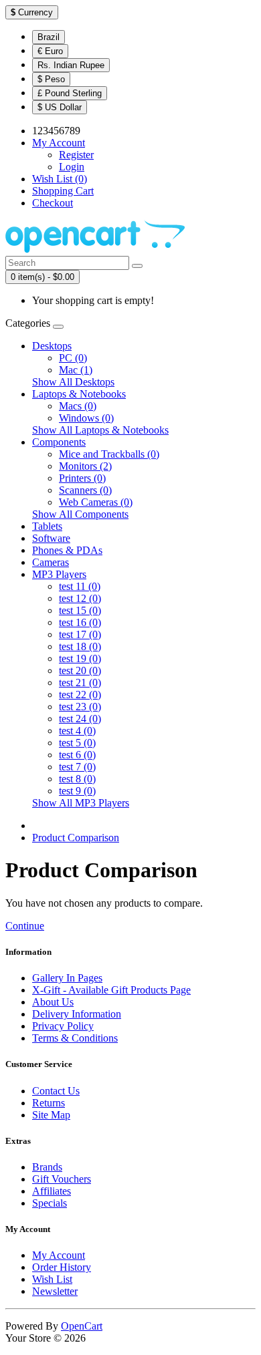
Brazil (48, 37)
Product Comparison (75, 837)
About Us (53, 1002)
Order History (61, 1267)
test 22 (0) (80, 694)
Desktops (52, 345)
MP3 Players (59, 574)
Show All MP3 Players (80, 802)
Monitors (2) (85, 466)
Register (76, 154)
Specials (49, 1203)
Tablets (47, 526)
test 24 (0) (80, 718)
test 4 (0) (77, 730)
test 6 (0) (77, 754)
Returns (48, 1102)
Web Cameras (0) (96, 502)
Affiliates (51, 1191)
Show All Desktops (73, 382)
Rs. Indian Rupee (70, 65)
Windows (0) (86, 418)
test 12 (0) (80, 598)
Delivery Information (76, 1014)
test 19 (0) (80, 658)
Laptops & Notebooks (79, 394)
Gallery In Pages (67, 978)
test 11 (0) (79, 586)
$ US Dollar (59, 107)
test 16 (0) (80, 622)
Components (59, 442)
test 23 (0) (80, 706)
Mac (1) (75, 369)
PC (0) (73, 357)
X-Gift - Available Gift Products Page (111, 990)
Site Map (51, 1114)
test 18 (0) (80, 646)
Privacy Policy (63, 1026)
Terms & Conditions (75, 1038)
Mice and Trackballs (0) (109, 454)
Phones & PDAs (67, 550)
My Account (58, 1255)
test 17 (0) (80, 634)
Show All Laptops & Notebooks (100, 430)
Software (51, 538)
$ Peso (51, 79)
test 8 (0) (77, 778)
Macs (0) (77, 406)
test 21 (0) (80, 682)
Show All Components (80, 514)
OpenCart (81, 1326)
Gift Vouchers (61, 1179)
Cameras (50, 562)
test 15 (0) (80, 610)
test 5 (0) (77, 742)
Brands (47, 1167)
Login (71, 166)
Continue (24, 925)
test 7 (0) (77, 766)
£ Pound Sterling (69, 93)
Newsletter (55, 1291)
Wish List (52, 1279)
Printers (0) (82, 478)
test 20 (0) (80, 670)
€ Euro (50, 51)
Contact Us (56, 1090)
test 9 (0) (77, 790)
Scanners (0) (85, 490)
